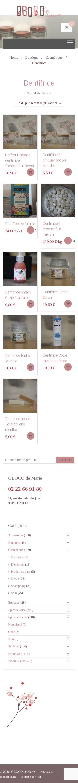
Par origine (15, 653)
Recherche (65, 459)
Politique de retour (31, 776)
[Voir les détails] (20, 131)
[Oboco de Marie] (39, 11)
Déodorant (17, 564)
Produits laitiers (18, 661)
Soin (14, 593)
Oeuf (11, 632)
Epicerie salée (17, 610)
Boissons (14, 542)
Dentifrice (17, 557)
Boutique (31, 57)
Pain (11, 639)
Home (13, 57)
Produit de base (20, 571)
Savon (15, 578)
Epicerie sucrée (17, 617)
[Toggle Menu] (70, 44)
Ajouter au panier (30, 172)
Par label (13, 646)
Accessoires (15, 535)
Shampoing (18, 586)
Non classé (15, 624)
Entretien (14, 602)
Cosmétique (54, 57)
